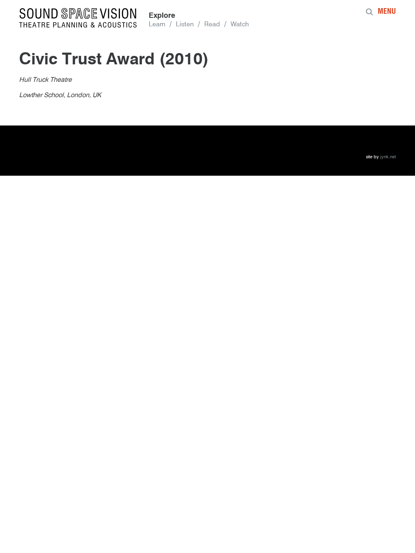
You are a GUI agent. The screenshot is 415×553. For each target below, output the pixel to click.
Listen (185, 24)
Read (212, 24)
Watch (240, 24)
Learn (157, 24)
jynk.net (388, 157)
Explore (162, 15)
